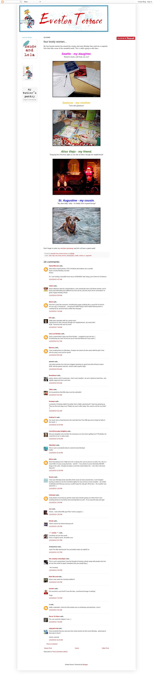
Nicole (51, 521)
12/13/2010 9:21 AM (55, 411)
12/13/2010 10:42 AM (56, 439)
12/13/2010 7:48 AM (55, 327)
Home (77, 648)
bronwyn (52, 401)
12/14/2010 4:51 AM (55, 610)
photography (70, 255)
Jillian (51, 389)
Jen (50, 509)
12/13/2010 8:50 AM (55, 355)
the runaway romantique (57, 559)
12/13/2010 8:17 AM (55, 341)
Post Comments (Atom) (59, 652)
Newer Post (48, 648)
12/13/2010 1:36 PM (55, 488)
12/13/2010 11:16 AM (56, 453)
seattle (76, 255)
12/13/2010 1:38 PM (55, 502)
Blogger (85, 664)
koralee (51, 588)
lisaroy (51, 477)
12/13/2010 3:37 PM (55, 552)
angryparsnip (53, 628)
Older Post (105, 648)
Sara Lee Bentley (55, 334)
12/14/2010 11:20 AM (56, 640)
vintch (51, 286)
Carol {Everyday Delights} (58, 431)
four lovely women (60, 255)
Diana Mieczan (54, 266)
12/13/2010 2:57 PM (55, 540)
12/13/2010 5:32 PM (55, 582)
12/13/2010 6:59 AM (55, 295)
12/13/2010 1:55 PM (55, 514)
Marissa (52, 348)
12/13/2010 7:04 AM (55, 311)
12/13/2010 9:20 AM (55, 395)
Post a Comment (52, 644)
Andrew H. (52, 417)
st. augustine (88, 255)
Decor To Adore (54, 616)
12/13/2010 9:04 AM (55, 383)
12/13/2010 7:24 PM (55, 598)
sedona (81, 255)
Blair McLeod (53, 576)
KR (50, 318)
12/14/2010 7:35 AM (55, 622)
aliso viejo (52, 255)
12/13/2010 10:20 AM (56, 425)
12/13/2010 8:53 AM (55, 369)
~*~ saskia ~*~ (54, 533)
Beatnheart (53, 375)
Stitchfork (52, 445)
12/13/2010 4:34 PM (55, 570)
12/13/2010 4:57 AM (55, 279)
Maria (51, 302)
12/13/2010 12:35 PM (56, 470)
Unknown (52, 495)
